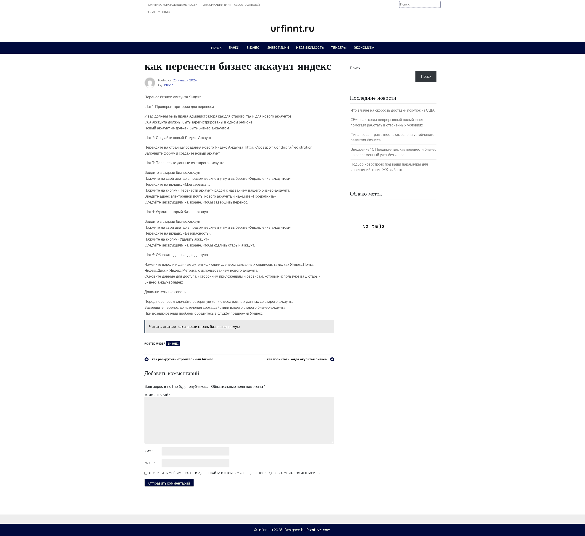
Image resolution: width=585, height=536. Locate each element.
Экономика (364, 48)
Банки (234, 48)
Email (149, 463)
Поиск (355, 68)
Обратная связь (159, 12)
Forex (216, 48)
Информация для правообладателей (231, 4)
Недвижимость (310, 48)
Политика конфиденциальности (172, 4)
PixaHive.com (318, 530)
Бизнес (253, 48)
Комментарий (157, 395)
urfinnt (168, 85)
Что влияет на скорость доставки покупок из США (393, 110)
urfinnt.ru (292, 28)
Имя (148, 451)
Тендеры (338, 48)
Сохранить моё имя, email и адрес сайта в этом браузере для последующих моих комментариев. (234, 473)
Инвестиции (278, 48)
